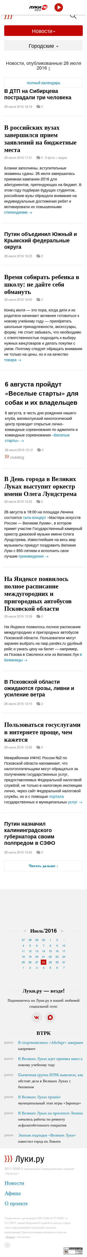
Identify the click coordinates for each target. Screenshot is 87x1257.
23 (57, 956)
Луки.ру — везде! (44, 990)
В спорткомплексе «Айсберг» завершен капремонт (50, 1045)
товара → (12, 359)
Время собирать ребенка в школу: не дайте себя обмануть (41, 284)
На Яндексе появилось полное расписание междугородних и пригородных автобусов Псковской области (38, 593)
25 (23, 962)
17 (63, 951)
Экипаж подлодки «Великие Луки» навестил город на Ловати (47, 1138)
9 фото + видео (56, 157)
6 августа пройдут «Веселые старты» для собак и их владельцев (42, 393)
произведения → (34, 556)
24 (63, 956)
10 (63, 945)
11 (23, 951)
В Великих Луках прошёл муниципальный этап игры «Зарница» (49, 1099)
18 (23, 956)
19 (30, 956)
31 (63, 962)
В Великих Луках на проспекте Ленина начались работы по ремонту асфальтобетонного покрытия (50, 1119)
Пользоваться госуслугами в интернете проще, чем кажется (42, 731)
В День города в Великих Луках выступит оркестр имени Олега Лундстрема (40, 486)
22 (50, 956)
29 (36, 940)
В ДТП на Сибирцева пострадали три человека (37, 94)
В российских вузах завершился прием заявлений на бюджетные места (40, 138)
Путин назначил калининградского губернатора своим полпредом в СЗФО (29, 833)
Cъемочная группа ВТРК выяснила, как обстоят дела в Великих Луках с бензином (50, 1080)
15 (50, 951)
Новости (42, 30)
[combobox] (43, 45)
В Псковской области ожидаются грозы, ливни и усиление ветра (39, 687)
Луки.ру (10, 1237)
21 (43, 956)
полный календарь (43, 82)
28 (30, 940)
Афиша (13, 1192)
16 (57, 951)
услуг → (75, 801)
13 (36, 951)
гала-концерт (34, 517)
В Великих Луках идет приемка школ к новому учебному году (50, 1061)
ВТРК (44, 1033)
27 (23, 940)
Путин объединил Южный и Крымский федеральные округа (40, 240)
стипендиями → (18, 212)
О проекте (16, 1203)
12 (30, 951)
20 (36, 956)
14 (43, 951)
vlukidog (17, 457)
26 (30, 962)
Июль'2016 (43, 930)
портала (56, 796)
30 (43, 940)
